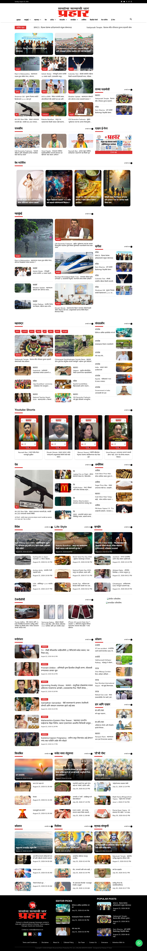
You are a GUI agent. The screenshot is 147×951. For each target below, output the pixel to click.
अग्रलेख (97, 329)
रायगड (31, 331)
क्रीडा (71, 69)
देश (46, 20)
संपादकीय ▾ (63, 20)
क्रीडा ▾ (53, 20)
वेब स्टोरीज (104, 20)
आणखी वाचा (128, 89)
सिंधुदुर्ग (38, 331)
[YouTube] (124, 1)
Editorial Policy (69, 942)
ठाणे (44, 331)
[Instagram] (131, 1)
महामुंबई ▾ (27, 20)
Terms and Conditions (30, 942)
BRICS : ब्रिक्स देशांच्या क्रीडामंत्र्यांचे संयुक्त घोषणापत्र (22, 27)
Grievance (104, 942)
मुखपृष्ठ (19, 20)
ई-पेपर (113, 20)
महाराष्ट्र (97, 95)
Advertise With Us (118, 942)
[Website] (121, 1)
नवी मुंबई (65, 331)
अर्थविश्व (83, 20)
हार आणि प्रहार (99, 710)
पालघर (57, 331)
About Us (56, 942)
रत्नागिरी (25, 331)
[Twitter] (126, 1)
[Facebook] (39, 934)
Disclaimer (45, 942)
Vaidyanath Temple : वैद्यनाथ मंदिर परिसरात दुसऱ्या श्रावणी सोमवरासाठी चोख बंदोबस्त (85, 27)
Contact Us (93, 942)
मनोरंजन (44, 647)
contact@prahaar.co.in (36, 929)
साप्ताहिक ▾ (74, 20)
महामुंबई (18, 69)
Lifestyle (45, 114)
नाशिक (50, 331)
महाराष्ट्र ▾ (37, 20)
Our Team (81, 942)
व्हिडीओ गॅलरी (94, 20)
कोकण (17, 331)
